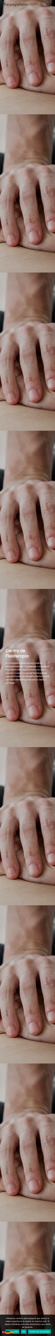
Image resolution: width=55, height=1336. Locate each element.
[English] (4, 1332)
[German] (8, 1332)
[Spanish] (12, 1332)
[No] (51, 1325)
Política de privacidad (39, 1331)
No (23, 1331)
